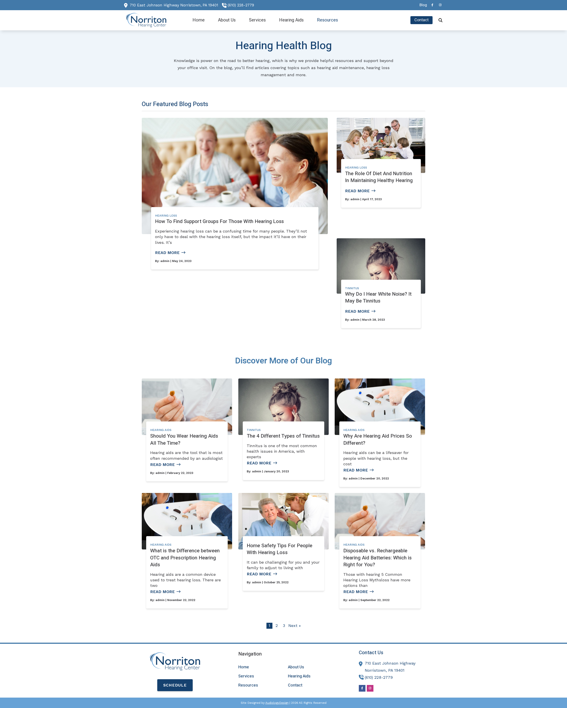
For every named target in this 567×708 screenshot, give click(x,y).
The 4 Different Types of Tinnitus (283, 436)
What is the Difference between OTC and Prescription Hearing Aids (185, 557)
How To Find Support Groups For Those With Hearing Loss (219, 221)
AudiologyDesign (277, 702)
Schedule (175, 685)
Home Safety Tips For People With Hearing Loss (279, 549)
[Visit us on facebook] (432, 5)
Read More (167, 252)
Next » (294, 625)
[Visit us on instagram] (440, 5)
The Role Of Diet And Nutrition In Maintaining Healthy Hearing (379, 177)
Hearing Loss (166, 215)
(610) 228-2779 (241, 5)
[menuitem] (422, 5)
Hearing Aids (160, 430)
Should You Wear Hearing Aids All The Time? (184, 439)
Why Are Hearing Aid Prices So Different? (377, 439)
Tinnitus (352, 288)
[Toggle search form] (441, 20)
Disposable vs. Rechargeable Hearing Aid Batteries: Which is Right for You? (377, 557)
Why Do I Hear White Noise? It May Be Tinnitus (378, 298)
